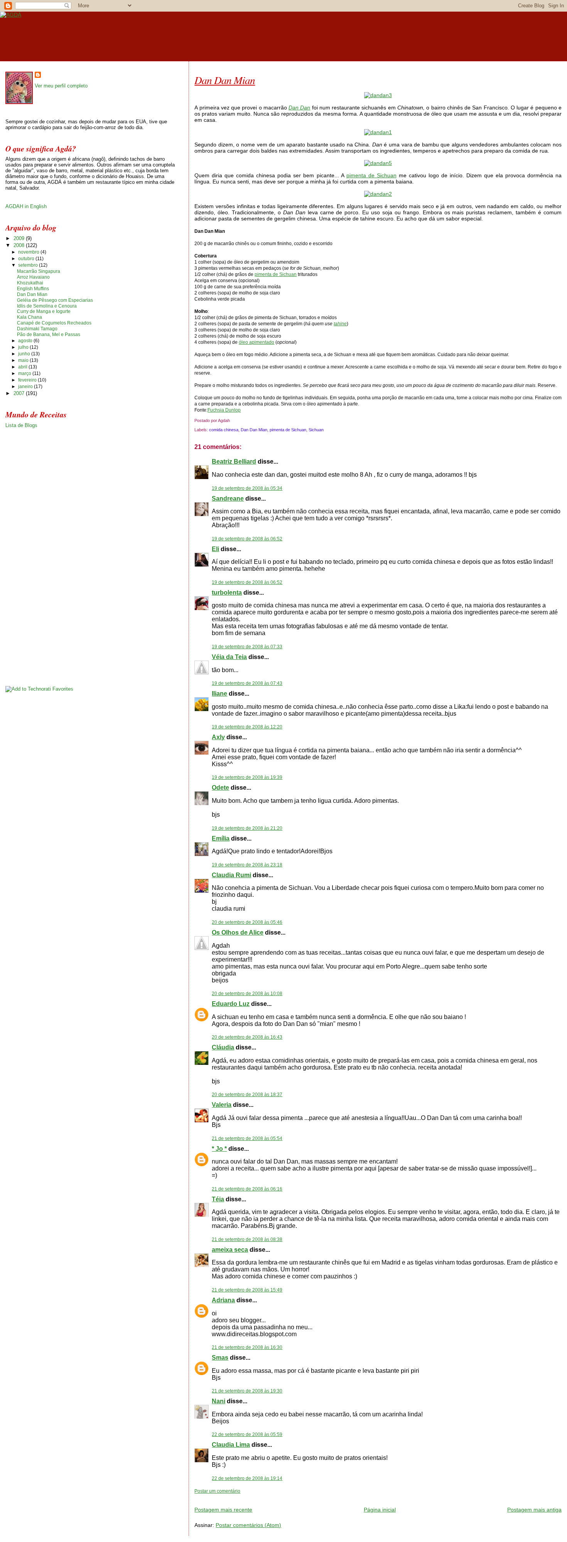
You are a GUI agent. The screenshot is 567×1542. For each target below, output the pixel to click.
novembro (29, 252)
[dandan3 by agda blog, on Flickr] (378, 95)
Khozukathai (30, 283)
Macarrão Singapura (38, 271)
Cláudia (223, 1047)
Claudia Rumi (231, 875)
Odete (220, 787)
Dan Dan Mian (224, 80)
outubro (26, 258)
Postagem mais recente (223, 1510)
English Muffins (33, 288)
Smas (220, 1357)
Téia (218, 1199)
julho (24, 347)
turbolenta (227, 592)
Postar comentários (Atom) (248, 1525)
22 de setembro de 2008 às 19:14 (247, 1478)
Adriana (223, 1300)
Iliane (219, 693)
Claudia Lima (231, 1444)
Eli (215, 549)
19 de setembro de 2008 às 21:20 (247, 828)
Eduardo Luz (231, 1004)
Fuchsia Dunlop (224, 410)
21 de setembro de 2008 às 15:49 (247, 1290)
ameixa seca (230, 1249)
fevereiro (28, 380)
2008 (20, 245)
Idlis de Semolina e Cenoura (47, 306)
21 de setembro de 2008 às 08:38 (247, 1239)
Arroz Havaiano (33, 277)
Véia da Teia (229, 657)
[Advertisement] (284, 1497)
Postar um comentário (217, 1491)
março (25, 373)
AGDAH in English (26, 206)
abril (23, 367)
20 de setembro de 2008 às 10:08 (247, 993)
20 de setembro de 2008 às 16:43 (247, 1037)
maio (24, 360)
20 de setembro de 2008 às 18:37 (247, 1094)
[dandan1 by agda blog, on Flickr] (378, 132)
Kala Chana (29, 317)
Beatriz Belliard (234, 461)
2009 (20, 238)
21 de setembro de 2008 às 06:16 (247, 1189)
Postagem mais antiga (534, 1510)
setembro (28, 265)
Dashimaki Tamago (37, 328)
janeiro (26, 386)
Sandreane (228, 498)
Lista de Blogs (21, 425)
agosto (26, 340)
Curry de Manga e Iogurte (44, 311)
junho (24, 353)
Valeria (221, 1104)
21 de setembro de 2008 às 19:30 (247, 1391)
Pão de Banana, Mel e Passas (48, 334)
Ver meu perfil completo (61, 86)
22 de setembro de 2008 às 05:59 (247, 1434)
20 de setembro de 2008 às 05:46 (247, 922)
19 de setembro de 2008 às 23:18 (247, 865)
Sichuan (316, 429)
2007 (20, 393)
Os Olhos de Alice (237, 932)
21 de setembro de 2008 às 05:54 (247, 1138)
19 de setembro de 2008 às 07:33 (247, 646)
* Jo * (219, 1148)
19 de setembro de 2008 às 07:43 (247, 683)
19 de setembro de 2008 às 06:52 (247, 538)
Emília (221, 838)
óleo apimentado (256, 342)
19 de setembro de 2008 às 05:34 (247, 488)
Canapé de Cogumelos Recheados (54, 323)
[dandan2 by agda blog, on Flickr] (378, 194)
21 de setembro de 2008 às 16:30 (247, 1347)
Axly (218, 737)
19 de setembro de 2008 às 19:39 (247, 777)
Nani (218, 1401)
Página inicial (380, 1510)
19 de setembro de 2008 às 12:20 (247, 727)
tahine (340, 323)
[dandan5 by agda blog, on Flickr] (378, 163)
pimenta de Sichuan (371, 175)
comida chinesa (223, 429)
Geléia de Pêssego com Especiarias (55, 300)
